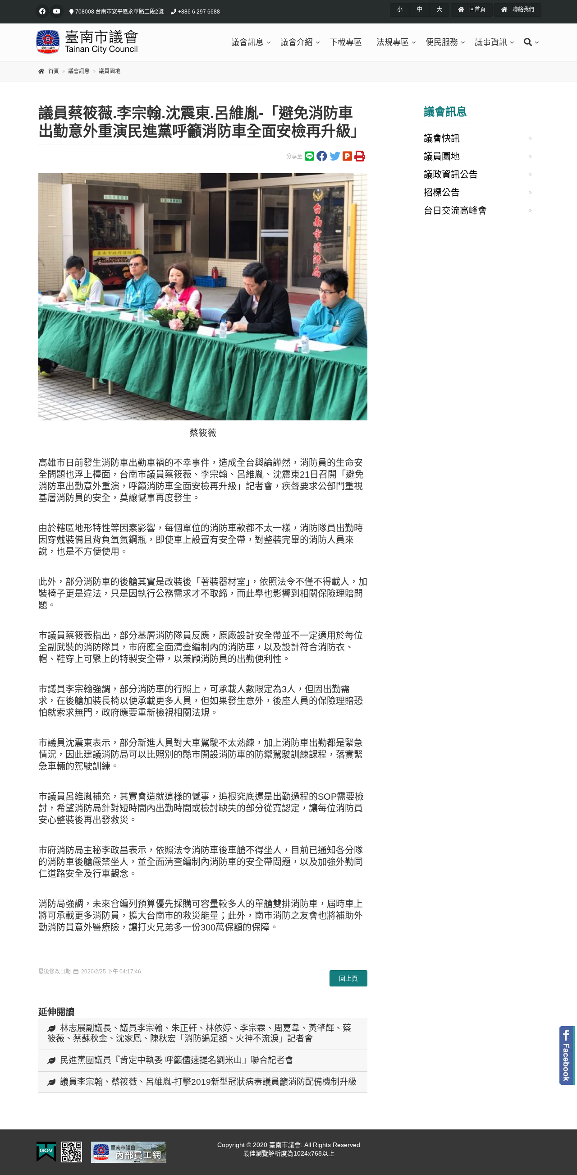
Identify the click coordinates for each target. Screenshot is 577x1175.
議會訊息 (247, 42)
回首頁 (476, 9)
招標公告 (442, 193)
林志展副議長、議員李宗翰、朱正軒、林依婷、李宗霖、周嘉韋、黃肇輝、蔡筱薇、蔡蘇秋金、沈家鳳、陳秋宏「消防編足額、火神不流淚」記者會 (199, 1033)
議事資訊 (491, 42)
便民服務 (442, 42)
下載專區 (346, 42)
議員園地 (109, 71)
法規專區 (392, 42)
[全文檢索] (529, 42)
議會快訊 (442, 138)
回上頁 (348, 978)
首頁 (53, 71)
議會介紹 (296, 42)
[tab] (202, 1034)
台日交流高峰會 (455, 211)
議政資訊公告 (451, 175)
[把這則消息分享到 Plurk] (347, 158)
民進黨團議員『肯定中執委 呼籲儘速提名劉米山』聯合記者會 (176, 1060)
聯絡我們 (522, 9)
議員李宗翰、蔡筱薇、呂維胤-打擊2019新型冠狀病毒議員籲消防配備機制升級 (208, 1082)
